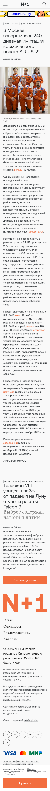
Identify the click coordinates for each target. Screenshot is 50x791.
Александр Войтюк (12, 59)
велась (18, 169)
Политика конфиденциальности (37, 770)
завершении (10, 442)
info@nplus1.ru (31, 720)
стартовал (39, 329)
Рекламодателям (17, 633)
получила (8, 391)
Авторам (10, 639)
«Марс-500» (36, 231)
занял (18, 315)
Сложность (12, 626)
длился (30, 326)
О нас (8, 620)
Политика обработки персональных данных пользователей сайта (21, 763)
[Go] (5, 4)
